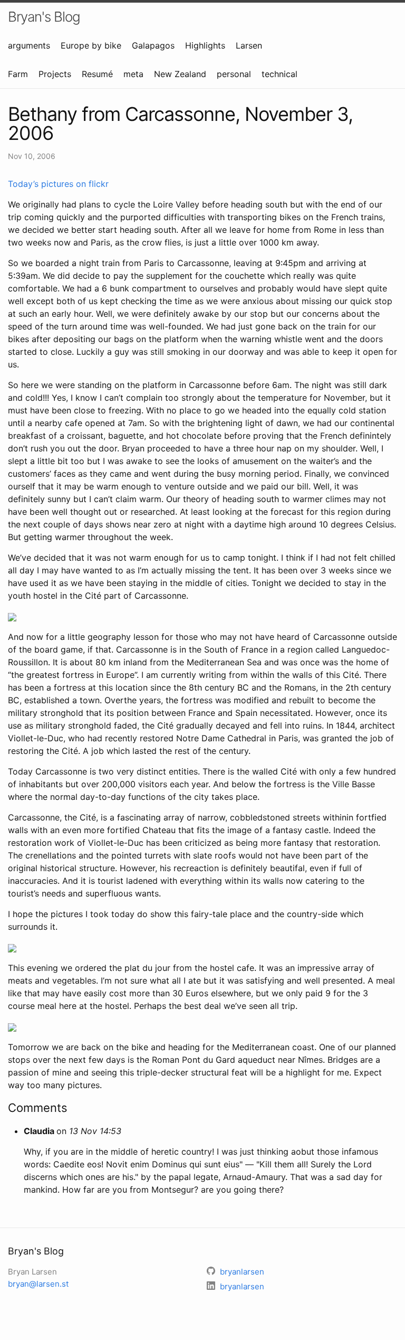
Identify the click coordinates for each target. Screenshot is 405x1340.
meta (133, 74)
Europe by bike (91, 45)
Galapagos (153, 45)
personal (234, 74)
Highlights (205, 45)
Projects (54, 74)
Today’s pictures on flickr (58, 183)
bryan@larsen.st (38, 1284)
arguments (29, 45)
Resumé (97, 74)
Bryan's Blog (44, 16)
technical (279, 74)
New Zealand (180, 74)
